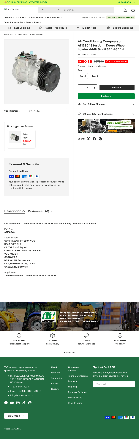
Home (6, 34)
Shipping (85, 17)
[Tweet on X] (88, 139)
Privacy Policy (75, 397)
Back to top (69, 352)
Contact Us (56, 378)
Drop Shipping (75, 403)
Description (12, 211)
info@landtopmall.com (21, 395)
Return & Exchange (77, 392)
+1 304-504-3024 (19, 386)
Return (94, 17)
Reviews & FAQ (38, 211)
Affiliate (54, 383)
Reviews (54, 388)
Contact (101, 17)
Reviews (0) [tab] (34, 110)
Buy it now (106, 96)
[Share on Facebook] (94, 139)
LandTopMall (15, 429)
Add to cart (117, 87)
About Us (55, 372)
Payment (72, 381)
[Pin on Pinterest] (100, 139)
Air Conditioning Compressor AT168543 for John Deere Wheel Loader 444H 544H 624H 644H (27, 34)
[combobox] (76, 10)
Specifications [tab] (12, 110)
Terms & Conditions (78, 375)
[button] (133, 10)
